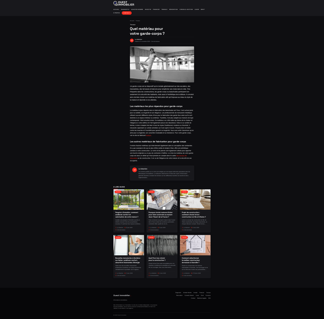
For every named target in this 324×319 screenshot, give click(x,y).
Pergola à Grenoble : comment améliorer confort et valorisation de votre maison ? (126, 214)
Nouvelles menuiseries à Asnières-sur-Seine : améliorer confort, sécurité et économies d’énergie (128, 260)
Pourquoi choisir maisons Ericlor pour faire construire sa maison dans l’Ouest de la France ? (161, 214)
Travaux (164, 9)
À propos (116, 12)
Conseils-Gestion (186, 9)
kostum (148, 135)
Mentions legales (201, 298)
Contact (126, 13)
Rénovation (173, 9)
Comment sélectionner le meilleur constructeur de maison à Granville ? (191, 260)
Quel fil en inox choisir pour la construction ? (157, 259)
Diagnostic (125, 9)
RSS (209, 298)
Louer (197, 9)
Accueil (116, 9)
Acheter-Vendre (137, 9)
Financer (156, 9)
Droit (203, 9)
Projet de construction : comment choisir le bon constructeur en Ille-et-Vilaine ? (194, 214)
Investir (148, 9)
